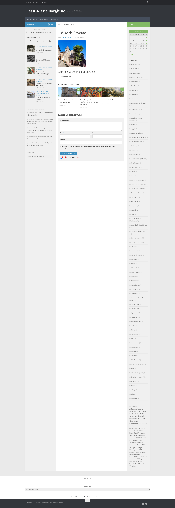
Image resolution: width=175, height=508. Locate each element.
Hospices (134, 206)
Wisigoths (134, 398)
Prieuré (140, 452)
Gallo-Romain (135, 167)
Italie (50, 46)
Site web (63, 139)
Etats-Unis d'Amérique (137, 433)
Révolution (134, 360)
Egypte (133, 129)
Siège (132, 368)
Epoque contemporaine (138, 137)
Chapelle (141, 416)
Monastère (141, 445)
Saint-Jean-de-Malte (137, 364)
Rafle (132, 338)
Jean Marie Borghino (68, 38)
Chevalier (141, 418)
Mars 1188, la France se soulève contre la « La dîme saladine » (89, 102)
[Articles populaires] (37, 41)
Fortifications (135, 163)
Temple (140, 461)
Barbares (141, 413)
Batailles (44, 2)
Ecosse (133, 124)
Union (137, 463)
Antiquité (134, 82)
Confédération (135, 423)
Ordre (137, 452)
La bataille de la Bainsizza (44, 50)
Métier (133, 264)
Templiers (134, 381)
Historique (134, 197)
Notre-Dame (135, 285)
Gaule (133, 171)
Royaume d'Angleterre (134, 455)
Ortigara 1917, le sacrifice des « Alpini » (44, 84)
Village (133, 390)
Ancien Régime (135, 77)
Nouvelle (39, 48)
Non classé (134, 281)
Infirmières (134, 210)
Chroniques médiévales (138, 103)
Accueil (28, 2)
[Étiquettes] (49, 41)
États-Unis (39, 91)
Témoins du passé (136, 377)
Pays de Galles (135, 304)
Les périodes (31, 20)
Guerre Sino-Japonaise (138, 189)
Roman (143, 452)
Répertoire (134, 351)
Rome (131, 454)
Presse (133, 326)
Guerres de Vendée (137, 193)
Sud (130, 461)
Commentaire (64, 120)
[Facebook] (49, 24)
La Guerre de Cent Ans (138, 231)
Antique (139, 411)
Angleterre (132, 411)
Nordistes (132, 452)
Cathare (133, 94)
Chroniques (134, 99)
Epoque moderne (136, 141)
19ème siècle (135, 73)
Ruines (137, 459)
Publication (43, 20)
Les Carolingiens (136, 238)
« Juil (131, 54)
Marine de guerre (136, 255)
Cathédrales (133, 416)
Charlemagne (133, 418)
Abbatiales (133, 409)
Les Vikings (134, 251)
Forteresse (133, 435)
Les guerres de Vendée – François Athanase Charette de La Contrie (40, 121)
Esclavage (134, 146)
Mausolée (134, 259)
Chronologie (135, 109)
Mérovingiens (133, 450)
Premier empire (136, 321)
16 (146, 43)
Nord (140, 449)
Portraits (36, 2)
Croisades (134, 114)
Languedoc (138, 442)
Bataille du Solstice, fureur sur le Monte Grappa (44, 73)
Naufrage (134, 276)
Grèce (133, 176)
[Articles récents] (30, 41)
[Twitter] (52, 24)
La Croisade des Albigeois (139, 225)
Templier (132, 464)
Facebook (87, 478)
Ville (132, 394)
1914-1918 (38, 46)
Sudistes (135, 461)
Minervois (134, 268)
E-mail (94, 133)
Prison (133, 330)
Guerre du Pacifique (137, 184)
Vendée (142, 464)
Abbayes (140, 409)
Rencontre (54, 20)
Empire (131, 431)
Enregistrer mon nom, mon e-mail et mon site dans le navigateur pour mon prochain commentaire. (87, 148)
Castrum (133, 90)
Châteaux (133, 420)
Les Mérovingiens (136, 242)
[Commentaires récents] (43, 41)
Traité (133, 385)
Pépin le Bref (135, 308)
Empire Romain (136, 133)
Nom (62, 133)
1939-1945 (134, 69)
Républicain (143, 459)
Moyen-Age (134, 272)
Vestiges (133, 466)
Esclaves (133, 150)
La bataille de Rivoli (109, 100)
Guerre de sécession (137, 180)
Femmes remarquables (138, 159)
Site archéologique (137, 373)
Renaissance (135, 343)
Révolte (133, 356)
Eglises (141, 428)
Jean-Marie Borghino (46, 10)
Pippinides (134, 313)
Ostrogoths (134, 293)
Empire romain (138, 431)
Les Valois (134, 246)
